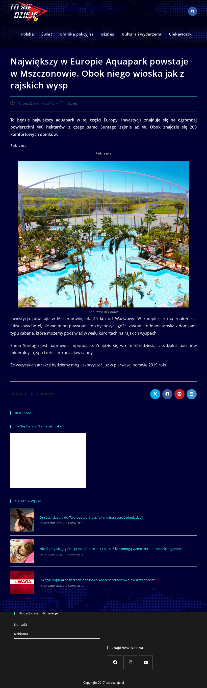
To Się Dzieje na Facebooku (38, 426)
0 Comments (74, 523)
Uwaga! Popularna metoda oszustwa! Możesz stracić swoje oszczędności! (97, 580)
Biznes (72, 103)
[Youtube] (146, 662)
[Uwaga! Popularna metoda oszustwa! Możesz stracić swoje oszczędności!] (22, 582)
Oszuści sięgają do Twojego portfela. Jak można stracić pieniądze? (91, 517)
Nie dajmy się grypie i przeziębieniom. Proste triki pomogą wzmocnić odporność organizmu (112, 548)
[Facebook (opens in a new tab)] (192, 11)
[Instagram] (130, 662)
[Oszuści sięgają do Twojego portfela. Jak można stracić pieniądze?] (22, 519)
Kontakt (20, 624)
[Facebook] (115, 662)
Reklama (21, 634)
